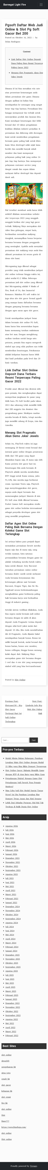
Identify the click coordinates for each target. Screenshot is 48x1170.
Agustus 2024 (11, 922)
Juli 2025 (9, 878)
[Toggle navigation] (41, 4)
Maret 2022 (10, 1031)
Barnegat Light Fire (14, 4)
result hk (5, 1078)
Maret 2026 (10, 846)
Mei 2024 (9, 934)
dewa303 (5, 1060)
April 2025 (10, 890)
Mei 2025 (9, 886)
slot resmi (6, 1097)
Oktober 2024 (11, 914)
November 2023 (12, 959)
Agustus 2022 (11, 1019)
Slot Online (20, 679)
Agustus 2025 (11, 874)
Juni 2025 (9, 882)
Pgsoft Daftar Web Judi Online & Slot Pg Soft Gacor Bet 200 (24, 29)
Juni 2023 (9, 979)
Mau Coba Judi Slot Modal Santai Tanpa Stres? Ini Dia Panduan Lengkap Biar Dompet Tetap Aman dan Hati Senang (24, 794)
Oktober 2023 (11, 963)
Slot (3, 1115)
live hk (4, 1103)
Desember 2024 (12, 906)
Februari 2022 (11, 1035)
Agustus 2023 (11, 971)
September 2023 (13, 967)
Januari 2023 (11, 999)
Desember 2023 (12, 955)
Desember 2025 (12, 858)
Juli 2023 (9, 975)
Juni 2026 (9, 834)
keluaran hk (6, 1091)
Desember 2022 (12, 1003)
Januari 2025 (11, 902)
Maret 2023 (10, 991)
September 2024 (13, 918)
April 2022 (10, 1027)
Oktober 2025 (11, 866)
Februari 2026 (11, 850)
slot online (6, 1054)
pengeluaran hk (8, 1066)
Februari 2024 (11, 946)
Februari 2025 (11, 898)
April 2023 (10, 987)
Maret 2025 (10, 894)
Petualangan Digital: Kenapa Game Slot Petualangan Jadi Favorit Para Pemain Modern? (23, 782)
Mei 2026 (9, 838)
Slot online (6, 1139)
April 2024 (10, 938)
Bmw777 (5, 1121)
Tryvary (33, 1166)
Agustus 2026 (11, 826)
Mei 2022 (9, 1023)
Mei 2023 (9, 983)
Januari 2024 (11, 950)
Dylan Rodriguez (12, 41)
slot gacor (6, 1085)
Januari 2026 (11, 854)
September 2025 (13, 870)
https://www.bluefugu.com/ (13, 1127)
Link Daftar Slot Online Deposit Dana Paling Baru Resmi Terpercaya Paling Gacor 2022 (27, 63)
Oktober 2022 (11, 1011)
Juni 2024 (9, 930)
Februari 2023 (11, 995)
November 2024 (12, 910)
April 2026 (10, 842)
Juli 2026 (9, 830)
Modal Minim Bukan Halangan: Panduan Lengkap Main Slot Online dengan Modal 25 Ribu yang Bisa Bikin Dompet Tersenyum (25, 762)
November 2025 (12, 862)
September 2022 (13, 1015)
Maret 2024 (10, 942)
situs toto (5, 1072)
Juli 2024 (9, 926)
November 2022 (12, 1007)
